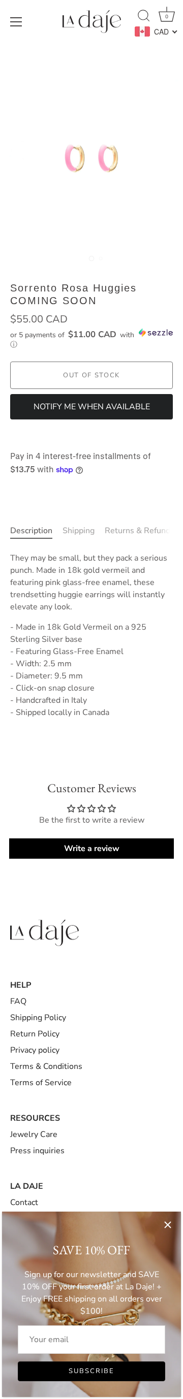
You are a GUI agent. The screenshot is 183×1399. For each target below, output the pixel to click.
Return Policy (34, 1033)
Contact (24, 1202)
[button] (91, 338)
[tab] (36, 531)
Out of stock (91, 375)
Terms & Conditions (46, 1066)
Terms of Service (41, 1082)
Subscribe (91, 1371)
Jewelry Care (33, 1134)
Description (31, 530)
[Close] (168, 1225)
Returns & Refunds (139, 530)
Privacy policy (34, 1050)
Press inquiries (37, 1150)
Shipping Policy (38, 1017)
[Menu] (16, 22)
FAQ (18, 1001)
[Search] (144, 17)
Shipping (79, 530)
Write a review (91, 848)
